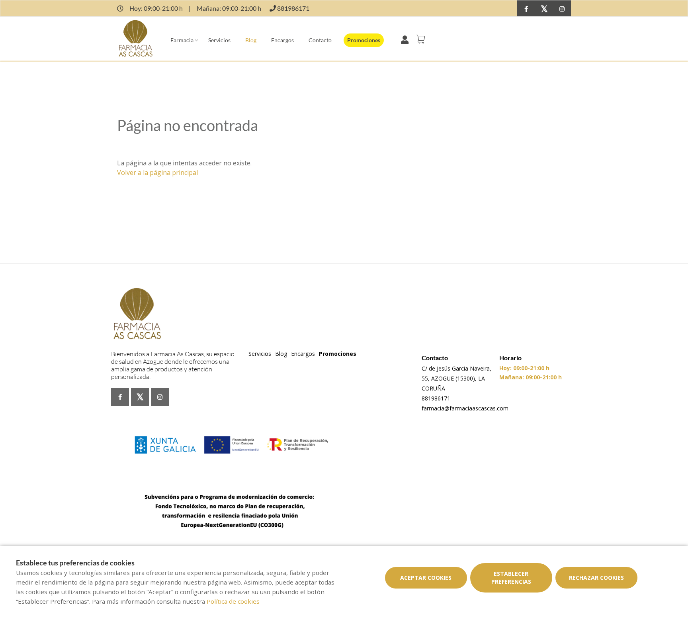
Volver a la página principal (157, 172)
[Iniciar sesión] (406, 39)
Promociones (363, 40)
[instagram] (562, 9)
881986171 (436, 398)
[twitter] (544, 9)
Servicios (219, 40)
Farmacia (182, 40)
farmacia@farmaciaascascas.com (465, 408)
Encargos (282, 40)
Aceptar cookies (426, 577)
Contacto (320, 40)
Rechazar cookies (596, 577)
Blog (250, 40)
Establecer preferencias (511, 577)
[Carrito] (422, 39)
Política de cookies (233, 601)
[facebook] (526, 9)
